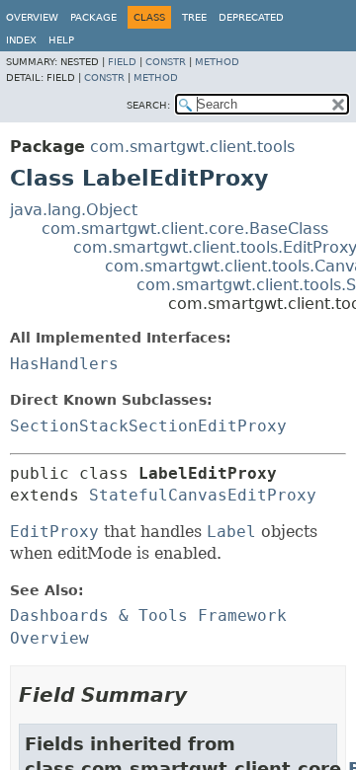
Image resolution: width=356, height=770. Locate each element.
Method (217, 61)
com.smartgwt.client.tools (192, 146)
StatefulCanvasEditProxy (202, 495)
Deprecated (251, 17)
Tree (194, 17)
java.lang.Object (73, 209)
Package (93, 17)
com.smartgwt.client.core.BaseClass (185, 228)
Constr (165, 61)
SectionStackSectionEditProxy (148, 426)
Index (21, 40)
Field (122, 61)
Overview (32, 17)
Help (61, 40)
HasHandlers (64, 363)
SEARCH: (148, 105)
